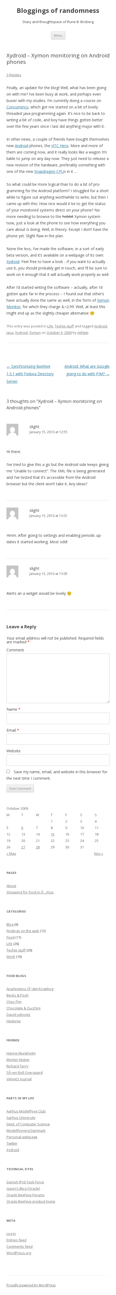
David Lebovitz (18, 1014)
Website (13, 750)
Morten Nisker (18, 1059)
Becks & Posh (17, 995)
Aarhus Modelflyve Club (26, 1111)
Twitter (12, 1143)
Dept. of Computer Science (28, 1124)
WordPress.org (18, 1252)
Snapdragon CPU (49, 171)
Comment (15, 649)
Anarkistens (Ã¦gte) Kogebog (29, 988)
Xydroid (12, 261)
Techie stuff (64, 326)
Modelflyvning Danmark (26, 1130)
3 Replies (13, 74)
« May (11, 853)
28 (38, 847)
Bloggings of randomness (58, 10)
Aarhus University (21, 1117)
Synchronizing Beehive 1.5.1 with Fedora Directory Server (30, 374)
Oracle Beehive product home (30, 1201)
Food (10, 937)
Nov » (98, 853)
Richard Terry (17, 1066)
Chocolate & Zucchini (23, 1008)
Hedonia (13, 1021)
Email (12, 730)
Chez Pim (14, 1001)
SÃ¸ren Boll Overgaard (24, 1072)
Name (13, 709)
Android (21, 145)
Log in (11, 1233)
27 (23, 847)
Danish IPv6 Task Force (25, 1182)
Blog (9, 924)
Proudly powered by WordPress (31, 1285)
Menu (58, 35)
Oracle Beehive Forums (25, 1194)
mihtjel (82, 332)
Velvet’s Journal (19, 1079)
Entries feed (16, 1240)
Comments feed (19, 1246)
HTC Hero (60, 145)
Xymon (35, 332)
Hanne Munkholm (21, 1053)
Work (10, 956)
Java (9, 332)
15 (52, 834)
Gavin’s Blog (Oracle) (23, 1188)
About (11, 885)
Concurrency (17, 107)
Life (50, 326)
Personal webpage (21, 1137)
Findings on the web (22, 930)
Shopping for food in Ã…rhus (30, 892)
